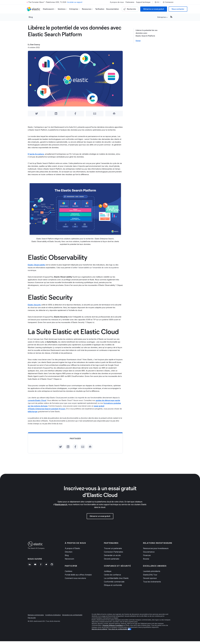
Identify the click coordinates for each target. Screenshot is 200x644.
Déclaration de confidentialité (72, 615)
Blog (31, 17)
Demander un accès (112, 555)
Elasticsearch (61, 504)
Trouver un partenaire (113, 548)
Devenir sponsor (150, 578)
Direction (68, 552)
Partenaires (130, 2)
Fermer (138, 41)
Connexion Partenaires (113, 552)
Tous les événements (152, 581)
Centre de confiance (112, 575)
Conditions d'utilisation (53, 615)
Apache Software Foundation (113, 625)
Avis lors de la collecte (99, 629)
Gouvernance (149, 552)
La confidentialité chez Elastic (116, 578)
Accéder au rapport (74, 2)
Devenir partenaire (111, 559)
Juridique (107, 571)
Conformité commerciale (114, 581)
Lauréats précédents (151, 571)
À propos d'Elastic (72, 548)
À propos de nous (117, 2)
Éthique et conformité (113, 585)
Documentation (112, 9)
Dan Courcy (35, 45)
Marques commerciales (36, 615)
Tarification (99, 9)
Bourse (146, 559)
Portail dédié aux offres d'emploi (78, 575)
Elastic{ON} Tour (150, 575)
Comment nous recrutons (75, 578)
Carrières (68, 571)
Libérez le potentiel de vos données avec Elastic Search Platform (146, 33)
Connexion (169, 2)
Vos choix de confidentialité (118, 629)
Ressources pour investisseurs (156, 548)
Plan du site (32, 618)
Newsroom (69, 559)
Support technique (143, 2)
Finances (147, 555)
